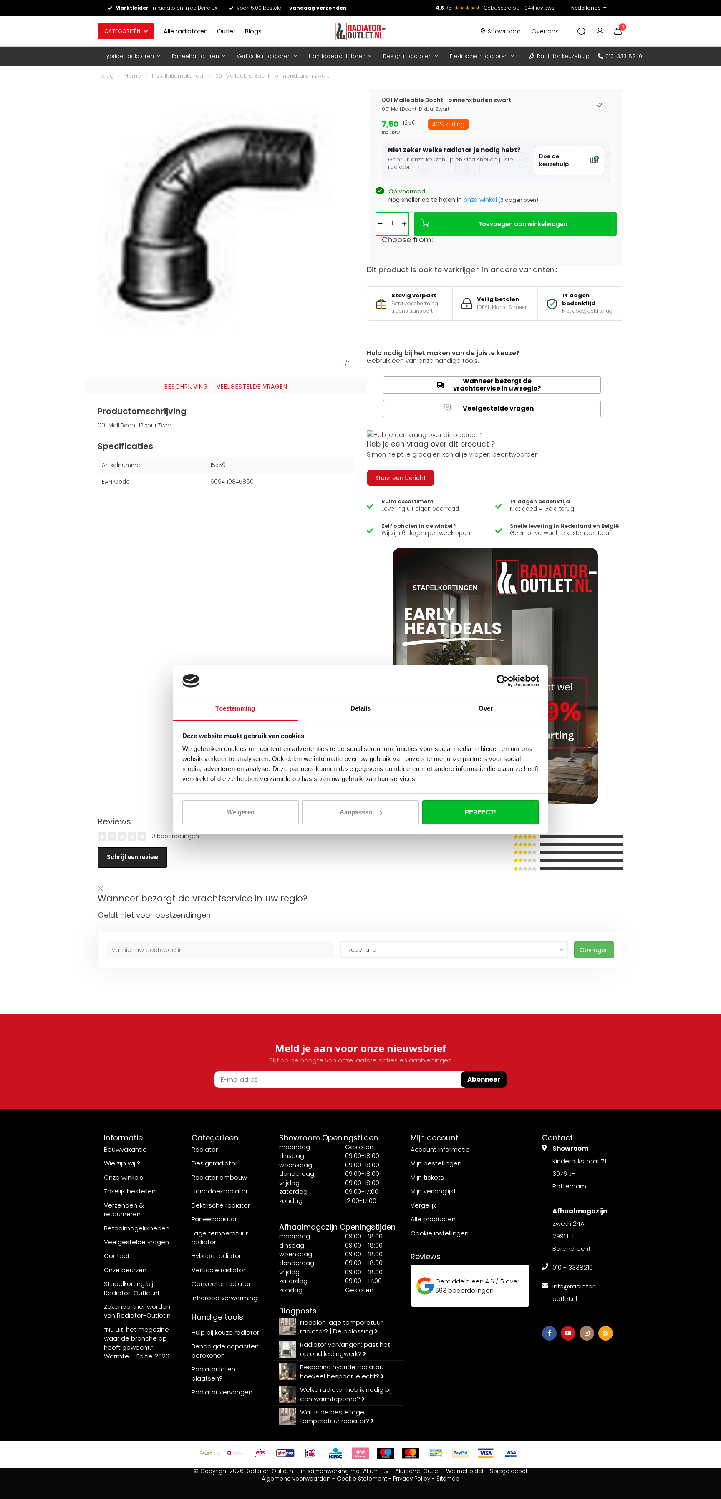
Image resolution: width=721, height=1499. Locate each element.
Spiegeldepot (508, 1471)
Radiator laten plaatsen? (213, 1373)
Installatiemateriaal (178, 76)
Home (132, 76)
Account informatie (440, 1149)
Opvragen (594, 950)
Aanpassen (356, 812)
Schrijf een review (132, 857)
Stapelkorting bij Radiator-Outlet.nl (131, 1288)
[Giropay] (285, 1453)
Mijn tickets (427, 1177)
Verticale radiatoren (263, 56)
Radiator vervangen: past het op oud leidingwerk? (345, 1349)
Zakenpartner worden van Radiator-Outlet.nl (138, 1311)
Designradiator (214, 1163)
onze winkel (480, 200)
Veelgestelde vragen (252, 386)
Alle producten (433, 1219)
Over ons (545, 31)
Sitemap (447, 1479)
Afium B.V (376, 1471)
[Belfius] (235, 1453)
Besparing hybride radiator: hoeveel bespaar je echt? (341, 1371)
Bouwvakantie (125, 1149)
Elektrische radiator (221, 1205)
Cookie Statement (362, 1479)
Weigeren (241, 812)
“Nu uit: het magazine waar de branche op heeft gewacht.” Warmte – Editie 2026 (136, 1343)
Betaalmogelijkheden (136, 1228)
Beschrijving (186, 386)
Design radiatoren (407, 56)
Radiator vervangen (222, 1392)
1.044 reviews (538, 7)
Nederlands (586, 7)
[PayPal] (460, 1453)
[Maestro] (385, 1453)
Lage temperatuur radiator (220, 1237)
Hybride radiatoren (128, 56)
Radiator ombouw (219, 1177)
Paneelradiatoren (195, 56)
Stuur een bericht (400, 478)
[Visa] (485, 1453)
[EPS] (260, 1453)
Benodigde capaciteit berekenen (225, 1350)
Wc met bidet (465, 1471)
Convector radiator (221, 1283)
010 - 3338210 (572, 1267)
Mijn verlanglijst (433, 1191)
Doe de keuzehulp (554, 160)
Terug (105, 76)
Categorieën (122, 31)
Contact (117, 1255)
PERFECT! (480, 812)
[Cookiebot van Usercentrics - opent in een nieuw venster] (502, 681)
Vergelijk (423, 1205)
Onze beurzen (125, 1269)
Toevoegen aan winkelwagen (522, 224)
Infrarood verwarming (224, 1297)
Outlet (226, 31)
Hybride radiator (216, 1255)
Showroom (504, 31)
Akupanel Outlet (417, 1471)
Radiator (205, 1149)
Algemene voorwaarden (296, 1479)
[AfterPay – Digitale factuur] (210, 1453)
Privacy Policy (411, 1479)
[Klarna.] (360, 1453)
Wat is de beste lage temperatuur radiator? (335, 1416)
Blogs (253, 31)
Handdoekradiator (220, 1191)
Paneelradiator (214, 1219)
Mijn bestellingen (436, 1163)
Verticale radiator (218, 1269)
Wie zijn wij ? (122, 1163)
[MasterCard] (410, 1453)
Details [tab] (360, 708)
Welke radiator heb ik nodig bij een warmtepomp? (346, 1394)
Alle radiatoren (186, 31)
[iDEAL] (310, 1453)
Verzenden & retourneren (124, 1209)
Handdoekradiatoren (337, 56)
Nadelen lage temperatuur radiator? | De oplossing (341, 1327)
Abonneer (483, 1079)
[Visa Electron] (510, 1453)
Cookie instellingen (440, 1233)
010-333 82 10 (623, 56)
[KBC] (335, 1453)
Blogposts (298, 1311)
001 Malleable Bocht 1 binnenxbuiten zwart (272, 76)
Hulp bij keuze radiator (225, 1332)
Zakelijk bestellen (130, 1191)
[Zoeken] (581, 31)
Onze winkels (123, 1177)
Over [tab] (486, 708)
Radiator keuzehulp (563, 56)
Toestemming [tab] (235, 708)
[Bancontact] (435, 1453)
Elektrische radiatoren (479, 56)
